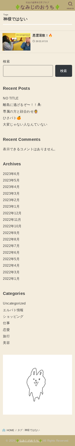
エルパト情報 (13, 310)
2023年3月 (11, 193)
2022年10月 (12, 226)
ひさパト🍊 (12, 118)
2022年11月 (12, 219)
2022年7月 (11, 246)
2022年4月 (11, 265)
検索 (6, 61)
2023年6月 (11, 174)
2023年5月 (11, 180)
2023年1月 (11, 206)
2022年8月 (11, 239)
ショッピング (13, 316)
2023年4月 (11, 187)
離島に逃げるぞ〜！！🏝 (22, 105)
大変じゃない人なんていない (25, 124)
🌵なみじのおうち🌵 (37, 7)
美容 (6, 342)
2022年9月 (11, 233)
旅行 (6, 336)
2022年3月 (11, 272)
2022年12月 (12, 213)
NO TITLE (11, 98)
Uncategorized (14, 303)
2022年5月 (11, 259)
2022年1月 (11, 278)
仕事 (6, 323)
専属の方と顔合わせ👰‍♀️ (20, 111)
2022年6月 (11, 252)
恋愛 (6, 330)
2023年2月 (11, 200)
